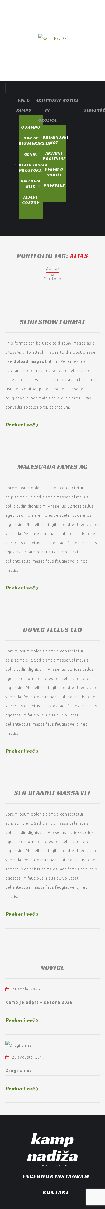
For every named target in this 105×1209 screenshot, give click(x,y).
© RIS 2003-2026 (52, 1165)
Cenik (30, 154)
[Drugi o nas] (18, 1045)
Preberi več (20, 424)
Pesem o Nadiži (54, 172)
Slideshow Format (52, 322)
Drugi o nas (18, 1070)
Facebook (38, 1176)
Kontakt (56, 1192)
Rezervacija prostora (33, 167)
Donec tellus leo (52, 630)
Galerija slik (30, 183)
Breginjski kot (55, 140)
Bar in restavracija (34, 140)
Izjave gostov (30, 200)
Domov (53, 268)
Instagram (72, 1176)
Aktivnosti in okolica (48, 110)
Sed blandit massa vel (52, 793)
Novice (71, 100)
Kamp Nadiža (52, 1147)
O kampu (30, 127)
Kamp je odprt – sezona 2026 (38, 1002)
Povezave (54, 185)
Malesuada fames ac (53, 467)
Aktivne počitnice (54, 156)
